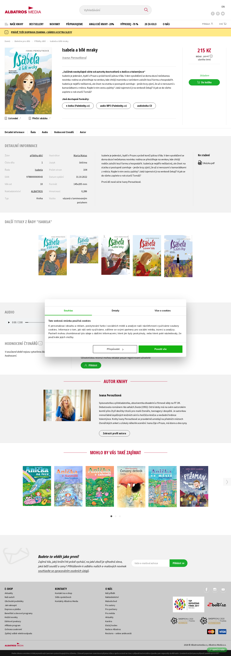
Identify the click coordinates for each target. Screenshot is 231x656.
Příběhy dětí (40, 41)
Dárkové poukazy (13, 621)
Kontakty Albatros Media (66, 601)
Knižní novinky (11, 617)
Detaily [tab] (115, 310)
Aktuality (9, 593)
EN (223, 6)
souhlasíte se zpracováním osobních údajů (63, 571)
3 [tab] (120, 516)
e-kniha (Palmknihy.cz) (78, 105)
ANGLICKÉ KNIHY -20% (101, 24)
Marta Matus (80, 155)
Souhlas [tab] (68, 310)
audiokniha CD (144, 105)
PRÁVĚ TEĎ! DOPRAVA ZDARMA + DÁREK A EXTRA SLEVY (41, 32)
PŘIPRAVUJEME (74, 24)
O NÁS (166, 24)
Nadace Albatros (113, 629)
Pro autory (110, 605)
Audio (45, 132)
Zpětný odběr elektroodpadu (18, 633)
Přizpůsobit (113, 349)
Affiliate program (12, 625)
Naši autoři (9, 597)
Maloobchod (111, 601)
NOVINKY (55, 24)
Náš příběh (110, 593)
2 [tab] (115, 516)
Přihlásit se (178, 563)
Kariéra (108, 621)
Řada (33, 132)
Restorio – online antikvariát (118, 633)
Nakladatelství (112, 597)
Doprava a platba (13, 609)
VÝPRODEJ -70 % (129, 24)
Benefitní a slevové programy (19, 613)
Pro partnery (111, 609)
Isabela (39, 169)
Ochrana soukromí (13, 629)
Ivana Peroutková (74, 57)
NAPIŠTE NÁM (218, 649)
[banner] (23, 7)
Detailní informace (14, 132)
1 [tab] (111, 516)
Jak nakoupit (11, 605)
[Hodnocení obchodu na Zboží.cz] (215, 604)
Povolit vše (160, 349)
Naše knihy (16, 24)
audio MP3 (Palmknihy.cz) (113, 105)
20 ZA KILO (151, 24)
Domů (7, 41)
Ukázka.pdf (206, 163)
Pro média (110, 613)
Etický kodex (111, 625)
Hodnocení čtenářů (64, 132)
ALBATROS (37, 191)
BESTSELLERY (36, 24)
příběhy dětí (36, 155)
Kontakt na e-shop (63, 593)
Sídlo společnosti (63, 597)
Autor (83, 132)
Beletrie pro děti (22, 41)
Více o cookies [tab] (163, 310)
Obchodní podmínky (14, 601)
